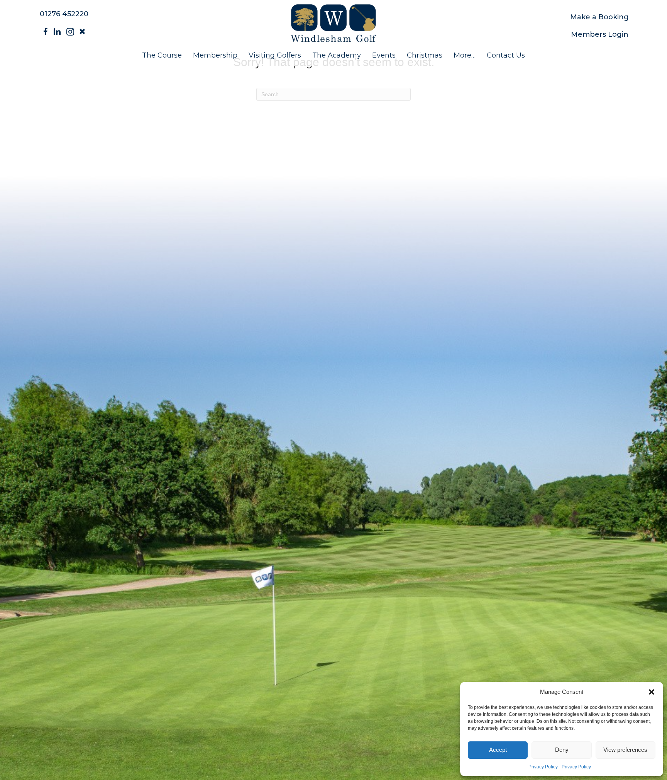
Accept (498, 749)
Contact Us (506, 55)
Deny (562, 749)
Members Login (599, 34)
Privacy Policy (543, 767)
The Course (162, 55)
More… (465, 55)
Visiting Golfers (275, 55)
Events (384, 55)
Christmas (424, 55)
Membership (215, 55)
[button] (651, 692)
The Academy (336, 55)
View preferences (625, 749)
